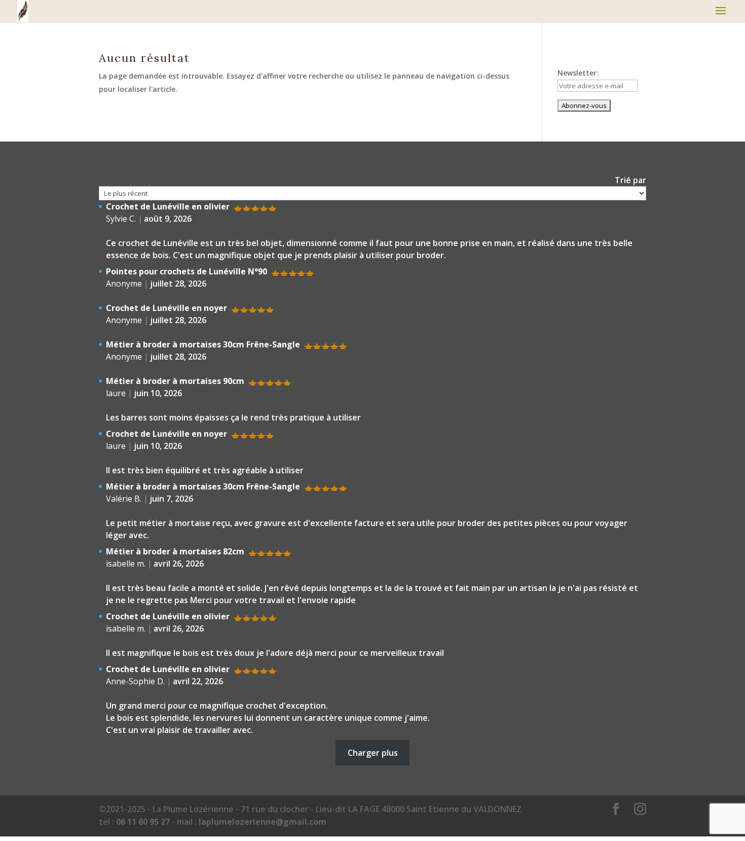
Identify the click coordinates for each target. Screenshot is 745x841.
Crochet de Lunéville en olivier (168, 206)
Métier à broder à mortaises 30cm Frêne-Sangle (203, 344)
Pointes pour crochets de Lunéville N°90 (186, 271)
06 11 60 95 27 (143, 821)
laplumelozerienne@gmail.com (262, 821)
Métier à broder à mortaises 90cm (175, 381)
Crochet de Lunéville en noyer (166, 307)
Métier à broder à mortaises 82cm (175, 551)
